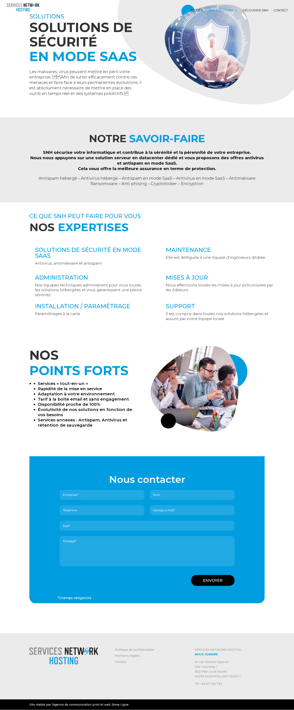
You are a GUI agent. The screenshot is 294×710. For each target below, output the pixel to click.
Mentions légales (127, 656)
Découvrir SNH (255, 10)
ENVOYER (213, 580)
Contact (281, 10)
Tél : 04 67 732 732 (208, 684)
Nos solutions (221, 10)
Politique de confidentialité (134, 650)
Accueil (196, 10)
